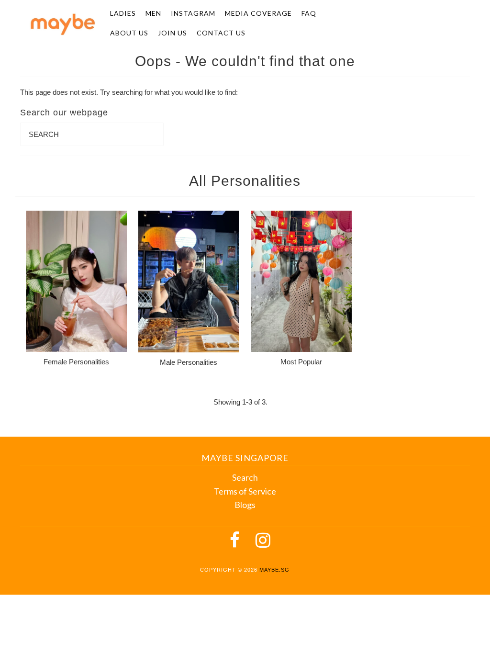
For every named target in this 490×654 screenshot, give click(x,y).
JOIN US (172, 33)
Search (245, 477)
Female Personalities (76, 362)
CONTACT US (221, 33)
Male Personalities (188, 362)
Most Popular (301, 362)
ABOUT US (129, 33)
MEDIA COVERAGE (258, 13)
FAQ (308, 13)
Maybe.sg (274, 570)
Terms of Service (245, 491)
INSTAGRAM (193, 13)
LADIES (123, 13)
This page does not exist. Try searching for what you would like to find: (129, 92)
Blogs (245, 504)
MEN (153, 13)
